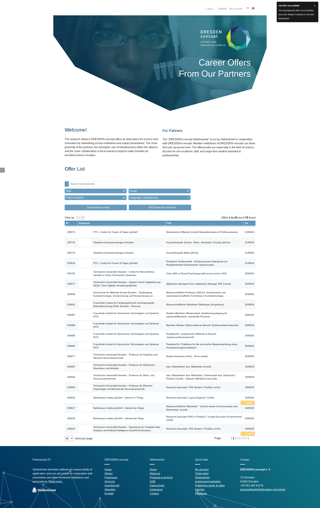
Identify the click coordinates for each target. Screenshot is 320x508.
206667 (71, 366)
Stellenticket (202, 477)
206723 (71, 242)
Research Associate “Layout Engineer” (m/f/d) (190, 397)
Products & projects (161, 477)
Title (168, 223)
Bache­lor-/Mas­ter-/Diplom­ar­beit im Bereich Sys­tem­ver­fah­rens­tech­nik (202, 325)
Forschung (110, 477)
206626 (71, 418)
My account (236, 8)
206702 (71, 273)
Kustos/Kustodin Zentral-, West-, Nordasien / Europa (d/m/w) (198, 242)
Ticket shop (201, 473)
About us (155, 473)
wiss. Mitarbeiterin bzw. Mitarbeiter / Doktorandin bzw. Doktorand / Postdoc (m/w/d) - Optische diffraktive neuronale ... (201, 377)
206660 (71, 387)
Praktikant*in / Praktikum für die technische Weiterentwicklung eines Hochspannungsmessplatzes (201, 346)
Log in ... (211, 8)
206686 (71, 325)
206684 (71, 346)
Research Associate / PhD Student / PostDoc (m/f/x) (193, 387)
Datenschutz (157, 485)
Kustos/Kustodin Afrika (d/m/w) (182, 252)
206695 (71, 294)
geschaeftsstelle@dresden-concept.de (263, 489)
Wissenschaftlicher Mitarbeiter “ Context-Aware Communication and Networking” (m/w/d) (202, 408)
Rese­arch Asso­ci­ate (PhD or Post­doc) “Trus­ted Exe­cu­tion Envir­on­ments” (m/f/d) (204, 418)
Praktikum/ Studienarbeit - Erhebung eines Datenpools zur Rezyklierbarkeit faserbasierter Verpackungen (197, 263)
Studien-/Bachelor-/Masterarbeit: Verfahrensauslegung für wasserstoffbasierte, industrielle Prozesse (196, 315)
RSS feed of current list (162, 207)
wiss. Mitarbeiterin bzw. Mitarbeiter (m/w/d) (188, 366)
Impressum (156, 489)
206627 (71, 408)
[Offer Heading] (82, 217)
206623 (71, 428)
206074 (71, 232)
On (246, 223)
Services (109, 481)
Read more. (55, 481)
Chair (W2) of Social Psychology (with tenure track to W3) (196, 273)
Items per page (84, 438)
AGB (152, 481)
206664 (71, 377)
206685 (71, 335)
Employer (84, 223)
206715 (71, 252)
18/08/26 (249, 397)
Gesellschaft (111, 485)
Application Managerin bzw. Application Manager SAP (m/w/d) (198, 283)
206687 (71, 315)
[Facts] (78, 217)
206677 (71, 356)
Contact (154, 493)
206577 (71, 283)
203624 (71, 263)
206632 (71, 397)
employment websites (208, 481)
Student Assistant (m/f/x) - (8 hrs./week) (187, 356)
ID (67, 223)
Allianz (108, 473)
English (249, 402)
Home (108, 469)
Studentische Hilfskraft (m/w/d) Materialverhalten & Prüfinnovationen (202, 232)
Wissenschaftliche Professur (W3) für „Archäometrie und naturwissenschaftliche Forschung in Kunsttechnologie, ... (196, 294)
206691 (71, 304)
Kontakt (109, 493)
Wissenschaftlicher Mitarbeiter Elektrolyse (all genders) (195, 304)
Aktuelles (110, 489)
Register (222, 8)
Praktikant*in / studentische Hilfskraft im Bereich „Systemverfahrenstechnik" (191, 336)
